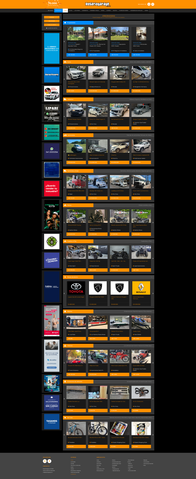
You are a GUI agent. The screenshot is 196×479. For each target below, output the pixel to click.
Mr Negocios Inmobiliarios (76, 50)
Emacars (136, 194)
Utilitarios (98, 461)
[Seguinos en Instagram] (148, 4)
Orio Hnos (137, 124)
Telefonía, (112, 417)
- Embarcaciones (115, 468)
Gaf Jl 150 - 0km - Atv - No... (75, 261)
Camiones (99, 465)
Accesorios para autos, (133, 381)
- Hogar (129, 468)
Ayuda (72, 467)
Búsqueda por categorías (76, 470)
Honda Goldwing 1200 (139, 365)
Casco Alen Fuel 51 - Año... (118, 331)
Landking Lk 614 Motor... (74, 191)
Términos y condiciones (75, 465)
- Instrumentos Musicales (148, 463)
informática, (124, 417)
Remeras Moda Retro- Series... (119, 437)
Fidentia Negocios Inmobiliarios (116, 50)
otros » (150, 417)
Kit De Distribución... (95, 401)
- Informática (130, 467)
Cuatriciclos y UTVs (100, 468)
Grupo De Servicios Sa (140, 230)
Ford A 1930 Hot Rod (95, 365)
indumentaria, (144, 417)
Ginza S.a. (70, 155)
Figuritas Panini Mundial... (96, 437)
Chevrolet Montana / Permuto (119, 297)
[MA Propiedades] (51, 188)
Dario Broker (94, 334)
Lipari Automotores (139, 86)
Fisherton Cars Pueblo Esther (96, 123)
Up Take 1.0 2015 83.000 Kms (97, 82)
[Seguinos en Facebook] (152, 4)
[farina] (51, 286)
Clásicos (113, 460)
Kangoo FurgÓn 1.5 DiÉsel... (97, 119)
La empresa (73, 461)
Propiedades (114, 465)
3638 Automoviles (117, 124)
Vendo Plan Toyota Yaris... (139, 297)
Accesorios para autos (116, 461)
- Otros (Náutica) (131, 460)
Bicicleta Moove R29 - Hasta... (76, 437)
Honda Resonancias (139, 266)
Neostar (71, 86)
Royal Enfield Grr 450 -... (139, 225)
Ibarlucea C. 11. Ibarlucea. (118, 44)
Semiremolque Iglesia (139, 191)
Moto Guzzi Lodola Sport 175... (76, 365)
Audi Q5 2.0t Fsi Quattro (117, 155)
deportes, (138, 417)
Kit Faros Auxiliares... (116, 401)
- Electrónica (130, 465)
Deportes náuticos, (138, 311)
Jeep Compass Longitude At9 (98, 155)
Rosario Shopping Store (97, 442)
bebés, (133, 417)
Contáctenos (73, 474)
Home (72, 460)
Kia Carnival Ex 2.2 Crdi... (74, 119)
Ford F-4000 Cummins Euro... (98, 191)
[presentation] (64, 41)
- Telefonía (130, 463)
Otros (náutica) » (147, 311)
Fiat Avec (115, 86)
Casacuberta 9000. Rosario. (75, 44)
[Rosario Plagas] (51, 241)
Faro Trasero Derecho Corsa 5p (141, 401)
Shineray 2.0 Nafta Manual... (140, 119)
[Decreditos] (51, 355)
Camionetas (99, 463)
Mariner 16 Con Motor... (74, 331)
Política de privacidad (75, 472)
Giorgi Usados (138, 158)
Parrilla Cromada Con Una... (75, 401)
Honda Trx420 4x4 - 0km (139, 261)
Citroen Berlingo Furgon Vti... (119, 119)
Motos (98, 467)
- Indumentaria (146, 461)
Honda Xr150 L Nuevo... (117, 225)
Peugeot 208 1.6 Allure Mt (75, 82)
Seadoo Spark (93, 331)
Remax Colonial (138, 50)
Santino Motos (73, 230)
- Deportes (145, 460)
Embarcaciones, (128, 311)
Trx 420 (113, 261)
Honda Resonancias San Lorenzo (118, 265)
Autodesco (72, 370)
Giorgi (134, 155)
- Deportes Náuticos (116, 470)
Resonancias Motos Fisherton (117, 229)
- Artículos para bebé (132, 470)
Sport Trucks (72, 266)
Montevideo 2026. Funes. (97, 44)
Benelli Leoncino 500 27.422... (76, 225)
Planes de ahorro (100, 470)
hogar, (130, 417)
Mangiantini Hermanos (97, 86)
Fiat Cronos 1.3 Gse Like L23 (118, 82)
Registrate (52, 21)
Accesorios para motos (145, 381)
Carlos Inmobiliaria (96, 50)
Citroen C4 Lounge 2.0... (139, 82)
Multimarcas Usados (96, 158)
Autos (98, 460)
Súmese (72, 463)
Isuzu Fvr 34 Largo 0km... (118, 191)
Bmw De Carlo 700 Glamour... (119, 365)
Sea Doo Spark (137, 331)
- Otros (144, 465)
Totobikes (71, 442)
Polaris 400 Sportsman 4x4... (97, 261)
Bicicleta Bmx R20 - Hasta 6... (141, 437)
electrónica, (118, 417)
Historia (72, 468)
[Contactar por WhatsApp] (51, 74)
